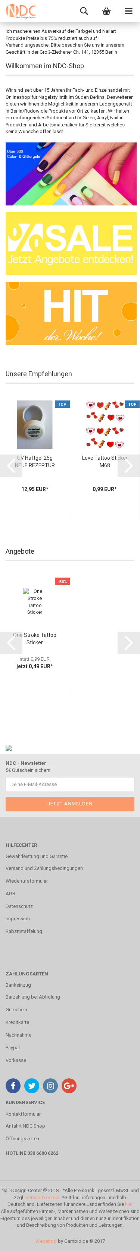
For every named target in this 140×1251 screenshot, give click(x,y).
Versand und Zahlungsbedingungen (44, 868)
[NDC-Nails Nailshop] (20, 11)
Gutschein (16, 1009)
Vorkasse (16, 1060)
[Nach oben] (119, 1240)
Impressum (18, 918)
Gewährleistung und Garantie (37, 856)
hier (129, 1204)
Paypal (13, 1047)
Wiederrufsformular (27, 881)
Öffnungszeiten (22, 1138)
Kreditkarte (17, 1022)
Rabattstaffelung (24, 931)
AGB (10, 893)
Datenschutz (19, 906)
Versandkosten (41, 1197)
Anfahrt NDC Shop (25, 1126)
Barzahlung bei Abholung (33, 997)
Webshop (46, 1241)
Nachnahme (18, 1035)
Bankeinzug (18, 985)
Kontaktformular (23, 1114)
